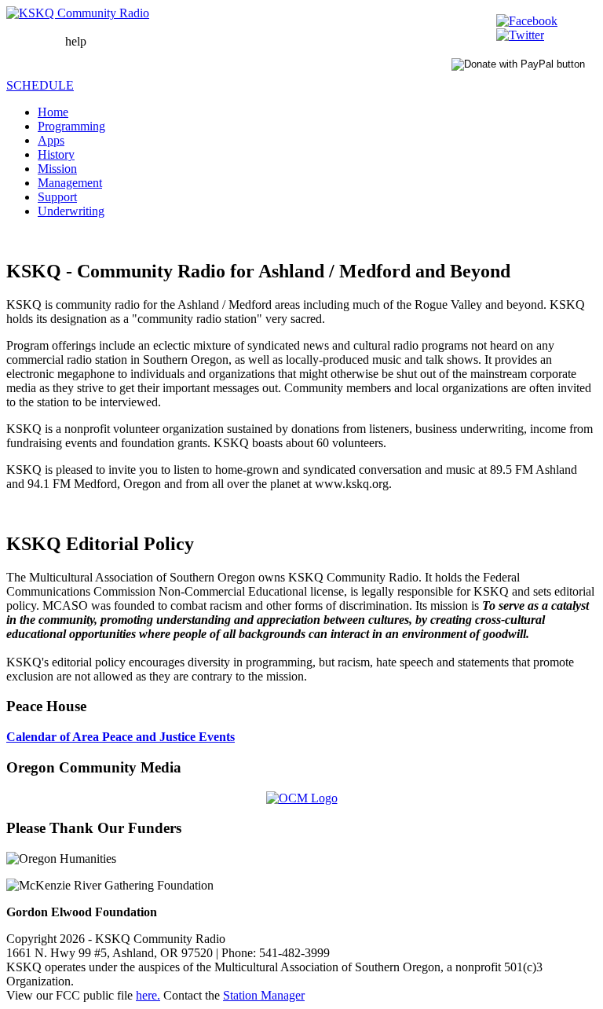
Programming (71, 126)
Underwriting (71, 211)
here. (148, 995)
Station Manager (264, 995)
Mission (57, 168)
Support (57, 197)
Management (70, 182)
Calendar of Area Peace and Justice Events (120, 736)
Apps (51, 140)
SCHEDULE (40, 85)
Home (53, 112)
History (56, 154)
